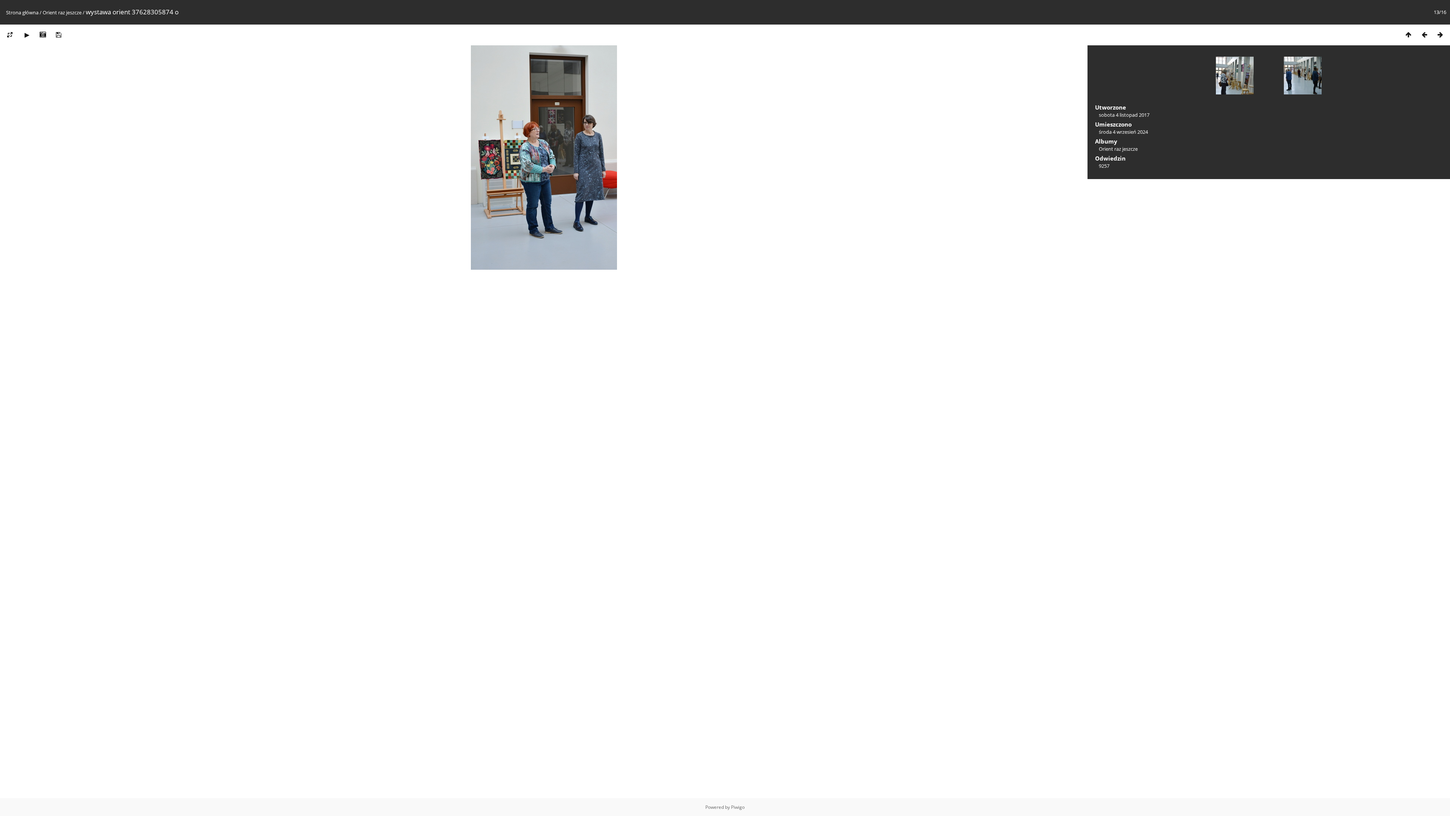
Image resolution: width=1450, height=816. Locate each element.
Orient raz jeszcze (62, 12)
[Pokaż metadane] (43, 34)
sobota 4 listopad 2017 (1124, 114)
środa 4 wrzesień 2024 (1123, 131)
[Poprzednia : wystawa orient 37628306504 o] (1424, 34)
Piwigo (738, 807)
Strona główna (22, 12)
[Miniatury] (1408, 34)
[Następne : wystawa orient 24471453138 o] (1440, 34)
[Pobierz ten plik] (58, 34)
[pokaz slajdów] (27, 34)
